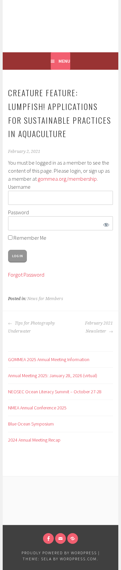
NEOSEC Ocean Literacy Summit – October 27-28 (55, 392)
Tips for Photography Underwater (31, 327)
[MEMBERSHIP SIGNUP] (72, 538)
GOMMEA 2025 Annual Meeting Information (48, 359)
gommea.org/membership (67, 178)
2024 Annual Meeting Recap (34, 440)
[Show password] (105, 223)
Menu (64, 61)
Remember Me (29, 237)
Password (18, 212)
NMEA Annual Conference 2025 (37, 408)
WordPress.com (78, 558)
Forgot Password (26, 274)
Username (19, 186)
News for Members (45, 298)
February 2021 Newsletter (99, 327)
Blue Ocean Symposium (31, 424)
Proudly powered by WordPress (59, 552)
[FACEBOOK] (48, 538)
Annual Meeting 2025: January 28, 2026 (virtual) (52, 376)
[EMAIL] (60, 538)
